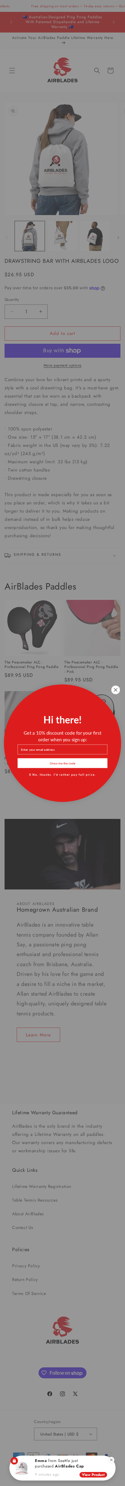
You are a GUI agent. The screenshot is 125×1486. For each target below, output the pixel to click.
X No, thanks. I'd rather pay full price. (62, 774)
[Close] (111, 1460)
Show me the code (62, 762)
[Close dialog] (116, 690)
